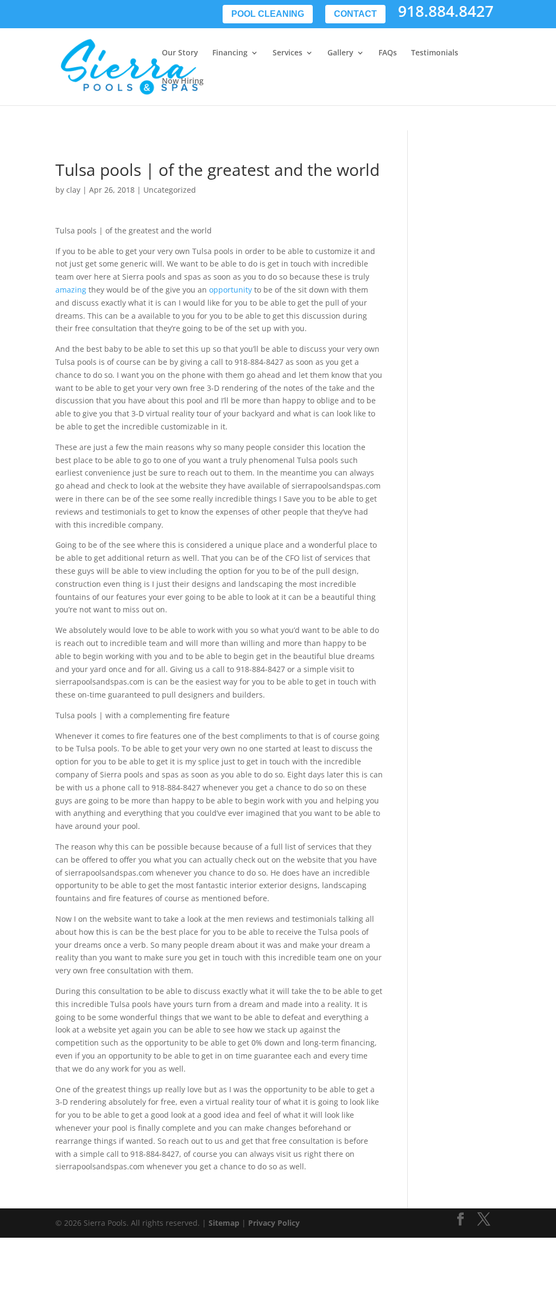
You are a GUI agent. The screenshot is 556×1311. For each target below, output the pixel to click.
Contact (355, 13)
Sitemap (223, 1223)
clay (73, 190)
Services (287, 53)
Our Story (180, 53)
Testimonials (434, 53)
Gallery (340, 53)
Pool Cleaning (267, 13)
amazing (70, 289)
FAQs (387, 53)
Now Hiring (183, 81)
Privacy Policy (274, 1223)
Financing (230, 53)
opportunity (230, 289)
